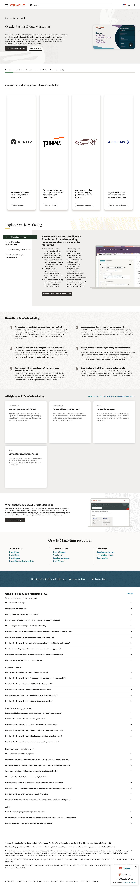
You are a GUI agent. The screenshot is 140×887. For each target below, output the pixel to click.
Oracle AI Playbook (59, 552)
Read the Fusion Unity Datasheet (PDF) (57, 294)
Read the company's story (84, 205)
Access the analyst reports (15, 520)
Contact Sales (100, 579)
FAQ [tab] (62, 70)
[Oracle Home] (17, 5)
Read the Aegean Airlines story (118, 205)
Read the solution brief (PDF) (16, 48)
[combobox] (70, 5)
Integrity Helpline (85, 881)
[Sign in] (129, 5)
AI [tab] (36, 70)
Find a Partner (57, 555)
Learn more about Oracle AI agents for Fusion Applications (111, 396)
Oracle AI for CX (14, 555)
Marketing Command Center (22, 409)
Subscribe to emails (72, 881)
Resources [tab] (53, 70)
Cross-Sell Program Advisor (66, 409)
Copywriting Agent (106, 409)
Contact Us (95, 881)
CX (22, 18)
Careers (62, 881)
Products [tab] (19, 70)
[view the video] (114, 37)
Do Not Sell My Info (29, 881)
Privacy (20, 881)
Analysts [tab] (43, 70)
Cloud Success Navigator (61, 558)
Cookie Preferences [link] (42, 881)
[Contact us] (133, 5)
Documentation (102, 558)
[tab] (20, 237)
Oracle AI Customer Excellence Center (21, 561)
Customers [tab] (9, 70)
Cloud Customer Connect (105, 552)
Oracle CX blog (14, 552)
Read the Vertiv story (18, 205)
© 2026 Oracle (9, 881)
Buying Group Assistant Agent (23, 454)
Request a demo (35, 48)
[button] (6, 5)
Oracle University (58, 561)
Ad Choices (54, 881)
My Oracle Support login (105, 555)
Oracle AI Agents (14, 558)
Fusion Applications (11, 18)
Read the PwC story (50, 205)
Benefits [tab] (29, 70)
